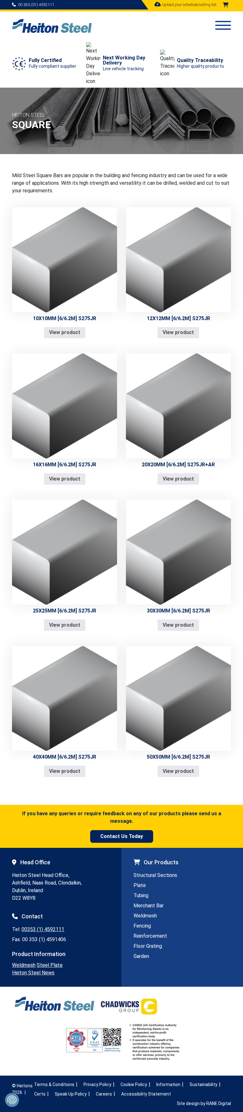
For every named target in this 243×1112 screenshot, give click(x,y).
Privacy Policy (97, 1084)
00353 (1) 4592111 (43, 929)
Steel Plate (50, 965)
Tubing (141, 895)
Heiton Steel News (33, 973)
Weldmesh (23, 965)
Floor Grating (148, 946)
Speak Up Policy (71, 1093)
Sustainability (203, 1084)
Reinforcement (150, 936)
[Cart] (225, 5)
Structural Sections (155, 875)
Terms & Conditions (54, 1084)
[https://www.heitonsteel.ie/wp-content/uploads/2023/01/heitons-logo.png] (52, 31)
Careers (104, 1093)
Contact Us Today (121, 836)
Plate (140, 885)
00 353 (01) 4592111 (36, 5)
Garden (141, 956)
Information (168, 1084)
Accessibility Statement (146, 1093)
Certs (40, 1093)
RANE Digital (218, 1103)
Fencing (142, 926)
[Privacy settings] (12, 1100)
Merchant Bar (149, 906)
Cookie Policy (134, 1084)
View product (64, 332)
